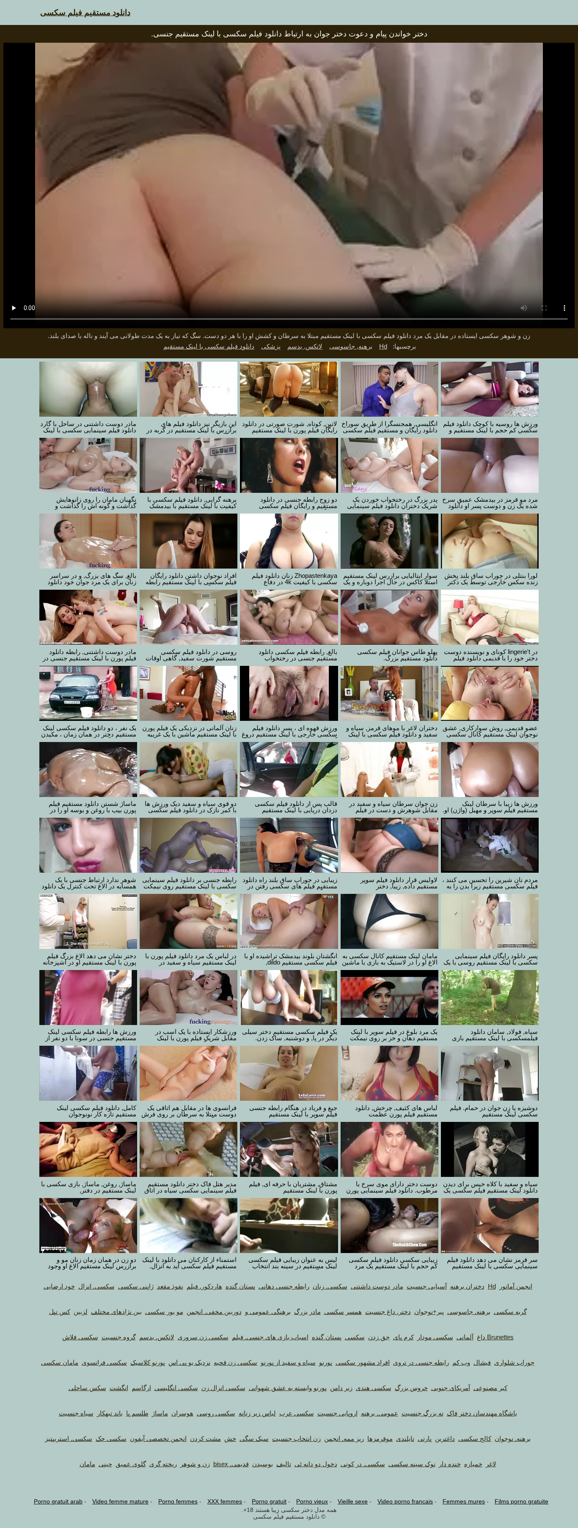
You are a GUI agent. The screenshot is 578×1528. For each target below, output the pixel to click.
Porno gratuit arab (58, 1501)
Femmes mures (464, 1501)
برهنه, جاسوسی (350, 346)
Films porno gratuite (521, 1501)
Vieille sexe (353, 1501)
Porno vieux (312, 1501)
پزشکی (271, 346)
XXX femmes (224, 1501)
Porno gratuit (269, 1501)
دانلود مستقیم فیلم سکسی (85, 12)
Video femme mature (120, 1501)
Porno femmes (178, 1501)
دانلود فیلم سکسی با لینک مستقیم (208, 346)
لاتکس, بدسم (304, 346)
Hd (383, 346)
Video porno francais (405, 1501)
